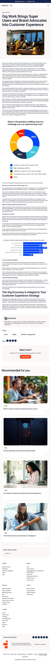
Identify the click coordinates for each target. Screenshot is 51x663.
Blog (3, 594)
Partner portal (30, 594)
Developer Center (31, 578)
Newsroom (4, 624)
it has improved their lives (42, 100)
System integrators (31, 592)
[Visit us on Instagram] (36, 637)
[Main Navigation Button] (48, 5)
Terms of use (6, 654)
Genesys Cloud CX (6, 567)
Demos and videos (6, 590)
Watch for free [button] (31, 1)
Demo (3, 574)
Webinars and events (7, 592)
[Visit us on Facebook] (41, 637)
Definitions (4, 604)
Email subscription (22, 654)
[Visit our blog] (47, 637)
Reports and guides (6, 588)
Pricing (3, 572)
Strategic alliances (31, 590)
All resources (5, 596)
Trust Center (5, 620)
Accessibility (30, 654)
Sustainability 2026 (6, 618)
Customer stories (6, 602)
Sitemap (36, 654)
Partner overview (30, 588)
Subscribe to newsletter (40, 644)
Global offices (5, 614)
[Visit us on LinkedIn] (33, 637)
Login (28, 567)
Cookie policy (25, 656)
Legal (3, 626)
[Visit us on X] (39, 637)
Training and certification (32, 576)
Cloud (6, 334)
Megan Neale (12, 318)
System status (30, 580)
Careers (4, 612)
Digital (14, 334)
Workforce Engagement (28, 334)
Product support (30, 568)
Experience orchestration (8, 598)
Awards (4, 622)
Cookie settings (42, 654)
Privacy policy (13, 654)
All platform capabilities (7, 570)
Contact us (7, 553)
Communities (29, 574)
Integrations (5, 568)
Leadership (4, 616)
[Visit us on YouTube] (44, 637)
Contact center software (8, 600)
